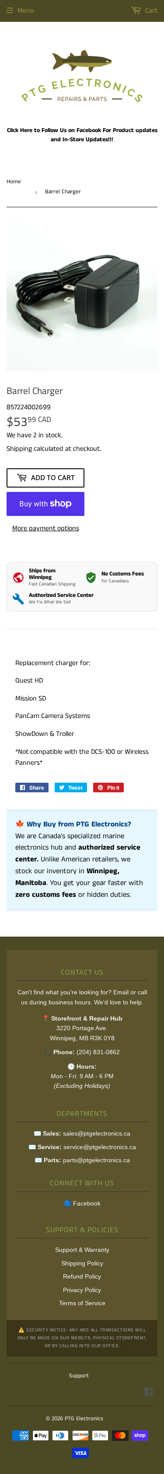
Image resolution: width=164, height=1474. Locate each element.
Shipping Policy (82, 1263)
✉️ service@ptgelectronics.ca (82, 1146)
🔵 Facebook (82, 1203)
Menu (25, 11)
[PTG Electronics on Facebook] (148, 1393)
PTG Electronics (84, 1419)
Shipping (19, 449)
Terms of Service (82, 1303)
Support (79, 1376)
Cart (150, 11)
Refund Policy (82, 1276)
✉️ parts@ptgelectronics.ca (82, 1160)
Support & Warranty (82, 1249)
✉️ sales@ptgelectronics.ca (82, 1133)
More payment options (45, 528)
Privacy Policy (82, 1289)
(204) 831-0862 (98, 1052)
